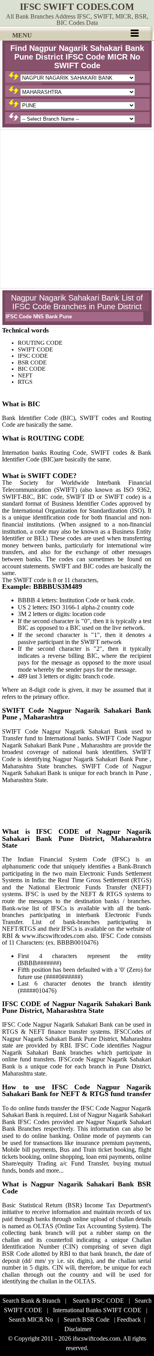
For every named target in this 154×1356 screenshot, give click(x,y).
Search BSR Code (86, 1319)
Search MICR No (31, 1319)
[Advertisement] (77, 209)
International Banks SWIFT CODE (97, 1310)
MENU (22, 35)
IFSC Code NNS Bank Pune (39, 316)
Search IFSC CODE (98, 1300)
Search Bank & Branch (31, 1300)
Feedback (129, 1319)
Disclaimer (77, 1329)
